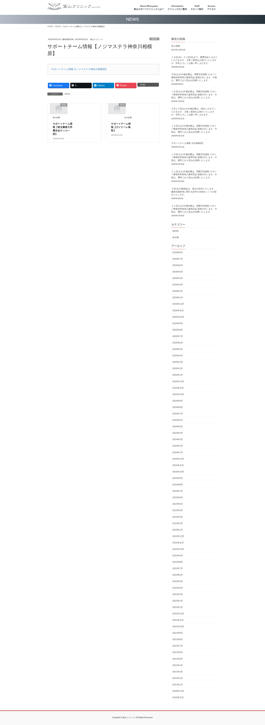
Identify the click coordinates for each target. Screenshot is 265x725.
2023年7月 (177, 491)
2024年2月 (177, 446)
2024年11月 (178, 388)
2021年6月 (177, 652)
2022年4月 (177, 588)
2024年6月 (177, 420)
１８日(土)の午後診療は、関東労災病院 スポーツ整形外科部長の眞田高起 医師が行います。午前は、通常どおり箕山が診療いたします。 (194, 94)
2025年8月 (177, 330)
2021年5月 (177, 659)
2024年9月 (177, 401)
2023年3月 (177, 517)
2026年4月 (177, 278)
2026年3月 (177, 284)
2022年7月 (177, 568)
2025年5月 (177, 349)
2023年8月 (177, 484)
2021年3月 (177, 671)
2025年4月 (177, 355)
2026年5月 (177, 271)
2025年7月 (177, 336)
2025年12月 (178, 304)
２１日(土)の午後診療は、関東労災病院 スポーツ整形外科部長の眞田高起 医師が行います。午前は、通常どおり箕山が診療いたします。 (194, 174)
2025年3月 (177, 362)
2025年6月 (177, 342)
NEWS (154, 39)
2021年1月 (177, 684)
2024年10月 (178, 394)
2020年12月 (178, 691)
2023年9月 (177, 478)
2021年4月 (177, 665)
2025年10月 (178, 317)
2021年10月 (178, 626)
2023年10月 (178, 471)
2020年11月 (178, 697)
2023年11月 (178, 465)
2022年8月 (177, 562)
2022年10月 (178, 549)
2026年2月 (177, 291)
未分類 (175, 237)
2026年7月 (177, 259)
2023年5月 (177, 504)
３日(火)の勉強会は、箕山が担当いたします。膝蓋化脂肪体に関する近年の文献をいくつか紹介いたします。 (193, 191)
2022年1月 (177, 607)
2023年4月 (177, 510)
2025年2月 (177, 368)
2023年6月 (177, 497)
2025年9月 (177, 323)
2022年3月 (177, 594)
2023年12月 (178, 459)
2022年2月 (177, 600)
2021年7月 (177, 646)
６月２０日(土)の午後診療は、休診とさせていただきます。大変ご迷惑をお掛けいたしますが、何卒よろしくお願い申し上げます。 (193, 111)
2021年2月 (177, 678)
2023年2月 (177, 523)
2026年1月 (177, 297)
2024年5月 (177, 426)
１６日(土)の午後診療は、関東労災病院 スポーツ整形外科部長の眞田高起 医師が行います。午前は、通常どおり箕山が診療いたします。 (194, 129)
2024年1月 (177, 452)
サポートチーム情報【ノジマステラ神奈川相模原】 (79, 69)
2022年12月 (178, 536)
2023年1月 (177, 530)
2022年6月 (177, 575)
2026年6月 (177, 265)
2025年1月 (177, 375)
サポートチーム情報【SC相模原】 (187, 143)
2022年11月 (178, 542)
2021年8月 (177, 639)
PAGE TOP (256, 700)
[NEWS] (58, 108)
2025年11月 (178, 310)
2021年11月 (178, 620)
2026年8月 (177, 252)
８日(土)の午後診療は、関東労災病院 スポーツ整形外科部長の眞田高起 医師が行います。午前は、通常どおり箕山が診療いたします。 (194, 77)
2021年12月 (178, 613)
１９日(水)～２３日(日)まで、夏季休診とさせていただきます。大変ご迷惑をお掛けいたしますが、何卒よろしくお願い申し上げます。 (194, 60)
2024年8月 (177, 407)
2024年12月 (178, 381)
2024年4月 (177, 433)
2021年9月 (177, 633)
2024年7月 (177, 413)
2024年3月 (177, 439)
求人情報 (175, 46)
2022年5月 (177, 581)
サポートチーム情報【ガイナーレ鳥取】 (121, 127)
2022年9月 (177, 555)
